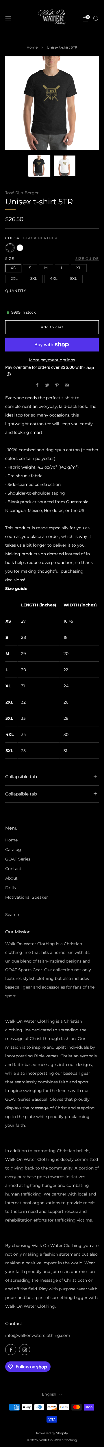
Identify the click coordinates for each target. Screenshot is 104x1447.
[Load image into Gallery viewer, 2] (65, 166)
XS (13, 268)
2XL (14, 278)
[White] (20, 248)
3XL (33, 278)
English (49, 1394)
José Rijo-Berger (22, 192)
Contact (13, 868)
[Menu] (8, 19)
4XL (53, 278)
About (11, 878)
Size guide (87, 258)
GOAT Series (17, 859)
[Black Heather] (10, 248)
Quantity (15, 290)
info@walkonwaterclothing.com (37, 1335)
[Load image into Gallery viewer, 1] (39, 166)
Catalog (13, 849)
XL (78, 268)
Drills (10, 887)
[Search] (96, 18)
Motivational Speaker (26, 897)
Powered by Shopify (52, 1433)
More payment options (52, 359)
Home (32, 47)
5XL (73, 278)
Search (12, 914)
